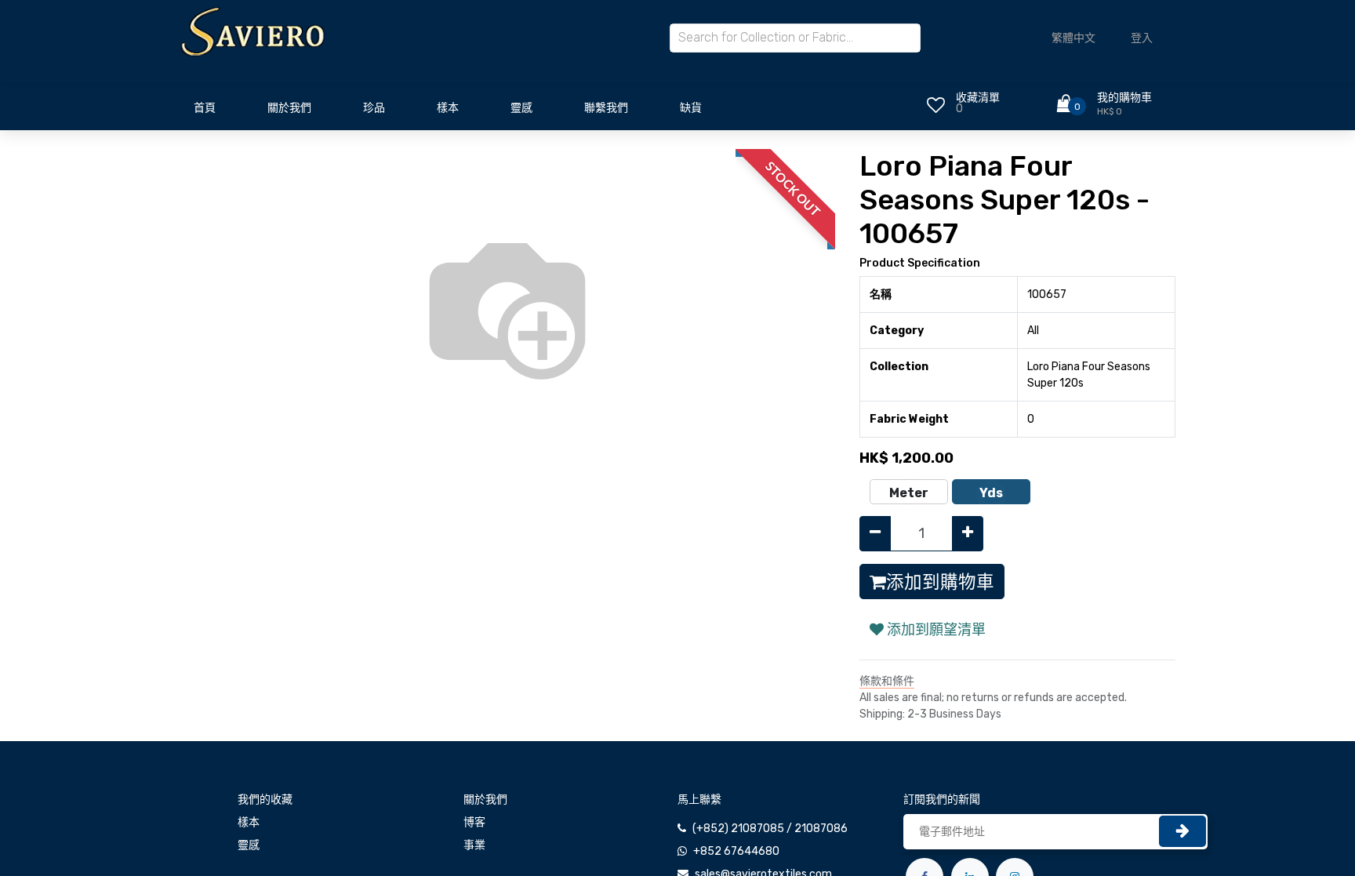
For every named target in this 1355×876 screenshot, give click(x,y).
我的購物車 (1124, 97)
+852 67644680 (736, 851)
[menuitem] (204, 112)
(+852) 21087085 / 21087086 (770, 828)
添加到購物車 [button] (940, 582)
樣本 (249, 822)
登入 (1142, 38)
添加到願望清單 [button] (935, 629)
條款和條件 (886, 681)
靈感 (249, 845)
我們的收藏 (265, 799)
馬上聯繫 (699, 799)
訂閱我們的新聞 (941, 799)
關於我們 (485, 799)
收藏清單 (978, 97)
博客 (474, 822)
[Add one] (967, 533)
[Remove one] (875, 533)
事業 (474, 845)
